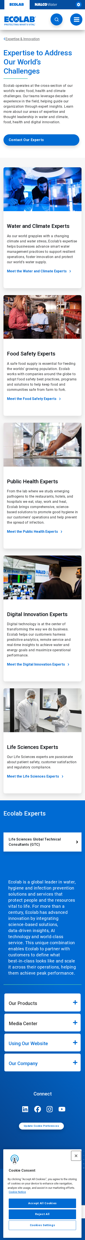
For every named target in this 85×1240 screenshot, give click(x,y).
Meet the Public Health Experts (32, 532)
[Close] (76, 1156)
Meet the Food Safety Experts (31, 399)
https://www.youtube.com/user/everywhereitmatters (62, 1109)
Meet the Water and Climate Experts (37, 271)
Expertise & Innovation (22, 39)
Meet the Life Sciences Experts (33, 776)
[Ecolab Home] (18, 20)
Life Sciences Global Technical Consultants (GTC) (35, 842)
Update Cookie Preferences (41, 1126)
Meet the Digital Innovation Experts (36, 664)
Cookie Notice (17, 1192)
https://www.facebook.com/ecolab (37, 1109)
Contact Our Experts (26, 140)
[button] (57, 19)
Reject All (42, 1214)
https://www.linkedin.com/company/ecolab (25, 1109)
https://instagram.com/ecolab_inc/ (49, 1109)
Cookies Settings (42, 1225)
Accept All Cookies (42, 1203)
